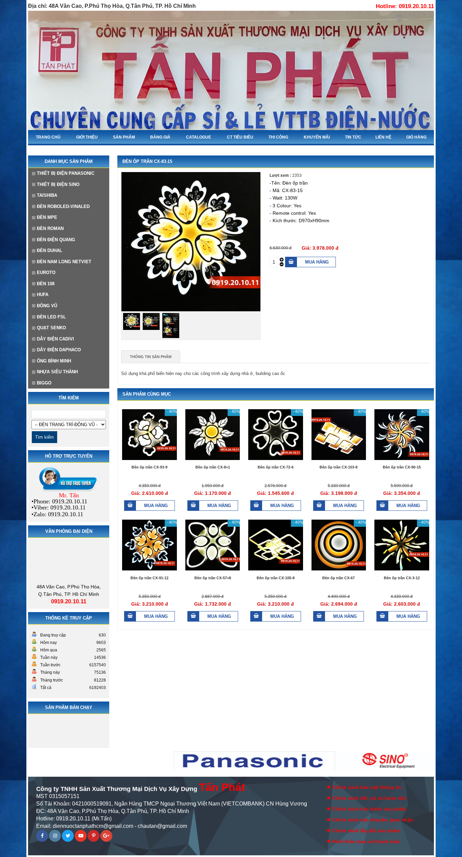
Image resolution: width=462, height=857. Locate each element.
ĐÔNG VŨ (47, 305)
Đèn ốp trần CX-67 (338, 578)
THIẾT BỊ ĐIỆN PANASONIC (65, 173)
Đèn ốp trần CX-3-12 (402, 578)
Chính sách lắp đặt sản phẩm (366, 830)
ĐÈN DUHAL (49, 250)
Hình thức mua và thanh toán (366, 841)
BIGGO (44, 382)
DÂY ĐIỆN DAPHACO (59, 349)
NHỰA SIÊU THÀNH (57, 371)
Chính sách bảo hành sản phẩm (369, 809)
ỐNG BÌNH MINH (54, 360)
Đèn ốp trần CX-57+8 (212, 578)
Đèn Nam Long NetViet (64, 261)
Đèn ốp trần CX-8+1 (212, 467)
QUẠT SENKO (51, 327)
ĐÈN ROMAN (50, 228)
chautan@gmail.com (162, 826)
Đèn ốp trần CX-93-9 (149, 467)
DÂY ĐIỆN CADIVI (55, 338)
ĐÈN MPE (47, 217)
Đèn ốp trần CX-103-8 (338, 467)
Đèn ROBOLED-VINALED (63, 206)
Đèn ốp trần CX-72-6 (276, 467)
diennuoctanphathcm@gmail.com (93, 826)
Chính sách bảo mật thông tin (366, 787)
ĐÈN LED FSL (51, 316)
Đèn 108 (45, 283)
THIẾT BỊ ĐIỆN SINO (58, 184)
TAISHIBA (47, 195)
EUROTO (46, 272)
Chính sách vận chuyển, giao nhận (372, 819)
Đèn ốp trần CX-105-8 (276, 578)
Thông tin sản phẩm (150, 357)
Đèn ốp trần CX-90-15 (402, 467)
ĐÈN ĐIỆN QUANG (56, 239)
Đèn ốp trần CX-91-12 (149, 578)
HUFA (42, 294)
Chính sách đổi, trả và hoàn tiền (369, 798)
